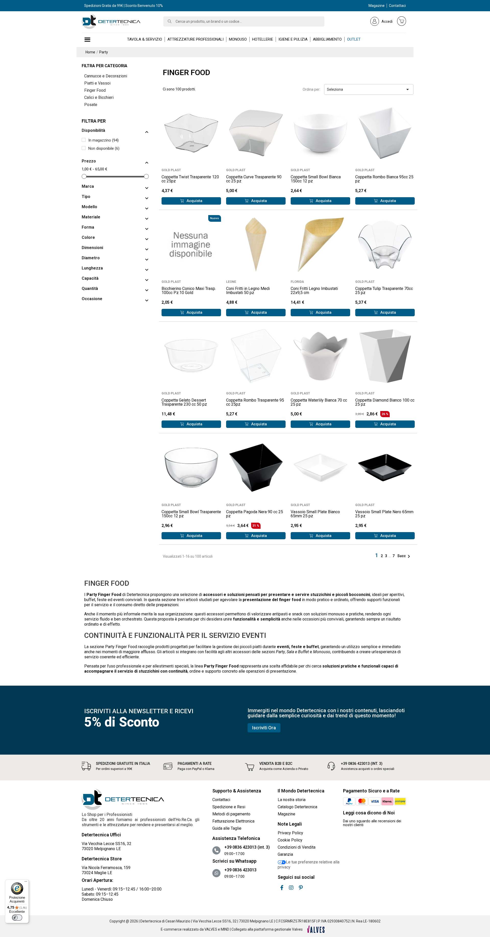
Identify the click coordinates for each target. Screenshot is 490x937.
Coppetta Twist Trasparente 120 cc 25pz (190, 178)
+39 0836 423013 (240, 870)
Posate (90, 104)
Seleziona (369, 89)
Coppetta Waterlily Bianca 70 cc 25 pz (319, 402)
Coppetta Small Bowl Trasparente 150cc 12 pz (191, 513)
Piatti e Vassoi (97, 83)
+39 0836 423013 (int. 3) (362, 764)
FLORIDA (297, 282)
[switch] (17, 918)
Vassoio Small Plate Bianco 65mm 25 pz (315, 513)
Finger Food (95, 90)
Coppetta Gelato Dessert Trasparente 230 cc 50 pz (184, 402)
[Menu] (26, 883)
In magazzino (103, 140)
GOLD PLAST (171, 170)
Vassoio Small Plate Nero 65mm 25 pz (384, 513)
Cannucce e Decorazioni (105, 76)
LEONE (231, 282)
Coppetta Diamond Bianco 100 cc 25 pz (384, 402)
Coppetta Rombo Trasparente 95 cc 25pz (255, 402)
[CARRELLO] (401, 21)
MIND (225, 929)
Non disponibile (103, 148)
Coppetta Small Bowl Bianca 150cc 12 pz (316, 178)
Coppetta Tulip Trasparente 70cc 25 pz (384, 290)
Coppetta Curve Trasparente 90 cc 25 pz (253, 178)
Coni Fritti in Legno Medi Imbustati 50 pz (248, 290)
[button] (191, 201)
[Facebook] (282, 888)
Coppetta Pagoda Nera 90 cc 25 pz (254, 513)
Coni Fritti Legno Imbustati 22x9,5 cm (314, 290)
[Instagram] (291, 888)
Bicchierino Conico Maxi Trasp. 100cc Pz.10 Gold (189, 290)
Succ (404, 556)
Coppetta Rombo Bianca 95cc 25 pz (384, 178)
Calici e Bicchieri (99, 97)
